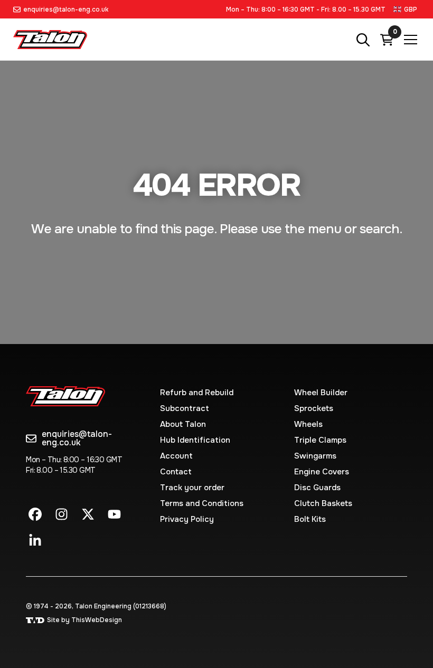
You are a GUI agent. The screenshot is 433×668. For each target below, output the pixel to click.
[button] (406, 9)
